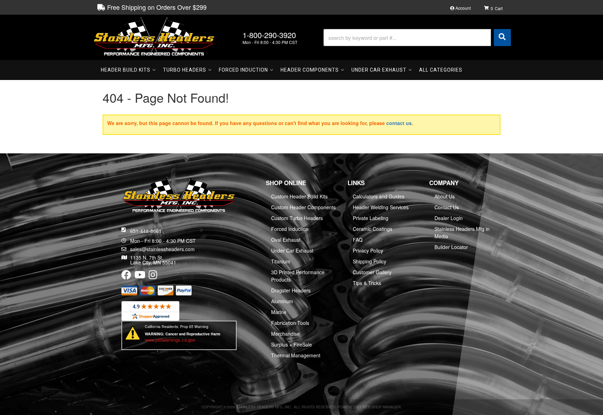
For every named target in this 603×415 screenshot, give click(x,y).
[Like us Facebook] (126, 276)
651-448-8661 (146, 230)
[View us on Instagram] (153, 276)
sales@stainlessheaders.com (162, 249)
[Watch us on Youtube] (140, 276)
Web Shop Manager (382, 407)
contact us (399, 122)
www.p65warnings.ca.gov (170, 339)
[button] (417, 37)
